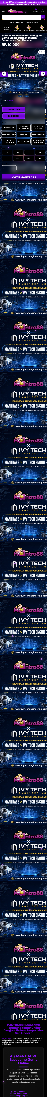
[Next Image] (43, 74)
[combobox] (21, 17)
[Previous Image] (4, 74)
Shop (3, 11)
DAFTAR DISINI (14, 109)
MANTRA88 (7, 1038)
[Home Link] (15, 11)
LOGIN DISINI (13, 116)
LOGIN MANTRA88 (23, 177)
